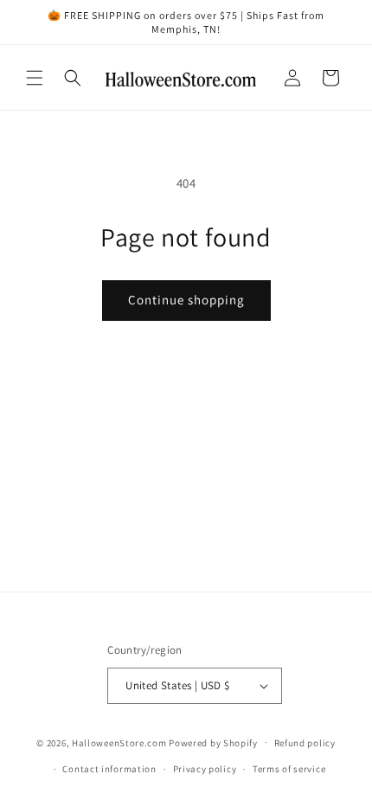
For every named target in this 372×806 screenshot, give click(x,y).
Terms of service (289, 769)
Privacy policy (205, 769)
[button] (35, 78)
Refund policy (305, 743)
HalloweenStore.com (119, 742)
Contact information (109, 769)
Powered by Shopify (213, 742)
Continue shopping (186, 299)
